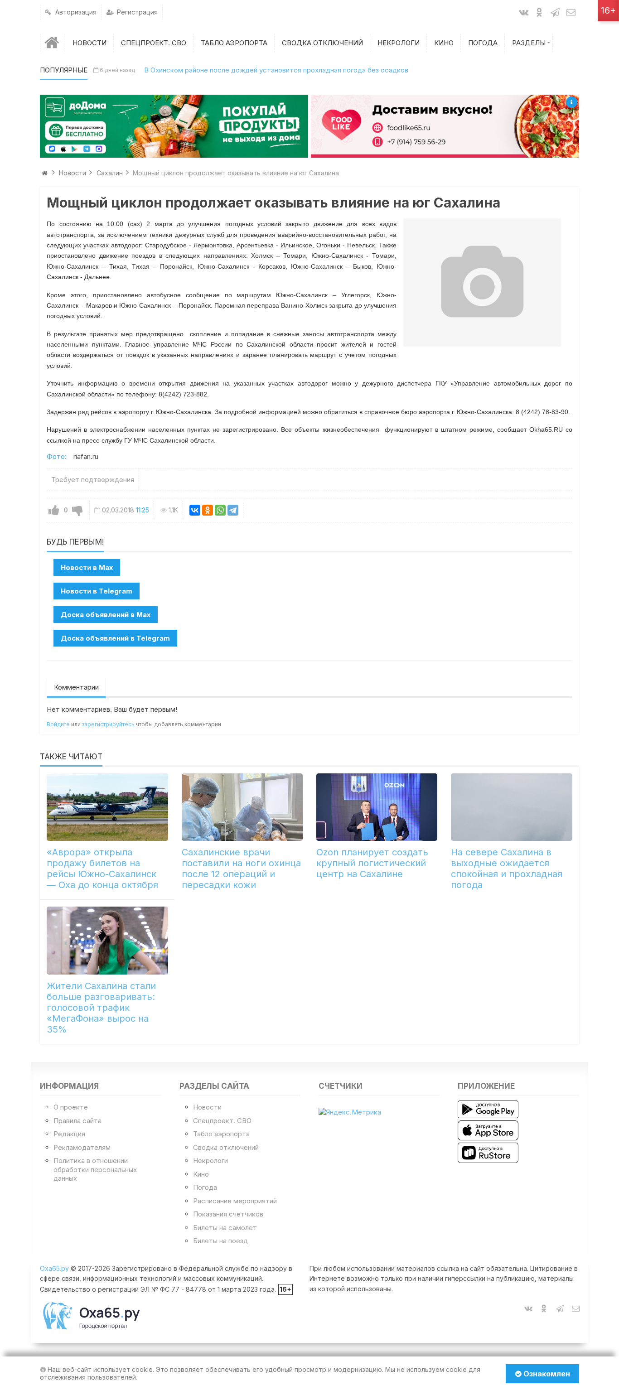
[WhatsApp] (220, 510)
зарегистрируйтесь (108, 724)
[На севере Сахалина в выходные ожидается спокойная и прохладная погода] (511, 807)
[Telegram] (232, 510)
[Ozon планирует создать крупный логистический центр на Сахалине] (376, 807)
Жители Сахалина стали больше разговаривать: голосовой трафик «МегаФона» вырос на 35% (101, 1007)
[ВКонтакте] (194, 510)
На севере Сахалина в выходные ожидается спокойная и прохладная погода (506, 868)
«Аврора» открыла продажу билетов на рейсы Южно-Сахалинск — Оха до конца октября (102, 868)
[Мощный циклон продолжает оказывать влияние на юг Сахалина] (482, 282)
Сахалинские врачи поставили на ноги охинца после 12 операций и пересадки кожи (241, 868)
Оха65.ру (54, 1268)
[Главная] (52, 43)
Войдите (58, 724)
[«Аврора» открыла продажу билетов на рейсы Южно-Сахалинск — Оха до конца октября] (107, 807)
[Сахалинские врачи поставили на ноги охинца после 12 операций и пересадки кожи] (242, 807)
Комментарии (76, 687)
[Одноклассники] (207, 510)
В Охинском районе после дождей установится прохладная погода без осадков (276, 70)
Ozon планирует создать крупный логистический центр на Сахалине (372, 863)
